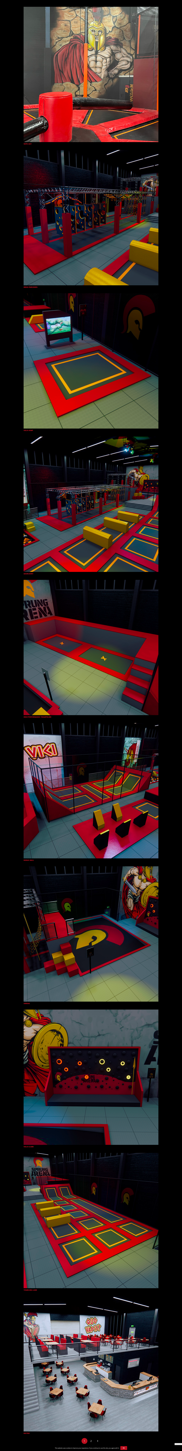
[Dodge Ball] (91, 790)
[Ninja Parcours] (91, 217)
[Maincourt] (91, 504)
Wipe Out (28, 144)
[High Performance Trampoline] (91, 647)
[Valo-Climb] (91, 1077)
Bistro (27, 1433)
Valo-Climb (29, 1146)
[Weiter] (97, 1441)
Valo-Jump (28, 430)
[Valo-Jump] (91, 361)
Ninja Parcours (30, 287)
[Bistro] (91, 1363)
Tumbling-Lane (30, 1290)
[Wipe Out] (91, 74)
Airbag (27, 1003)
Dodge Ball (29, 860)
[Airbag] (91, 934)
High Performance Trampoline (37, 717)
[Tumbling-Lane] (91, 1220)
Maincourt (28, 573)
